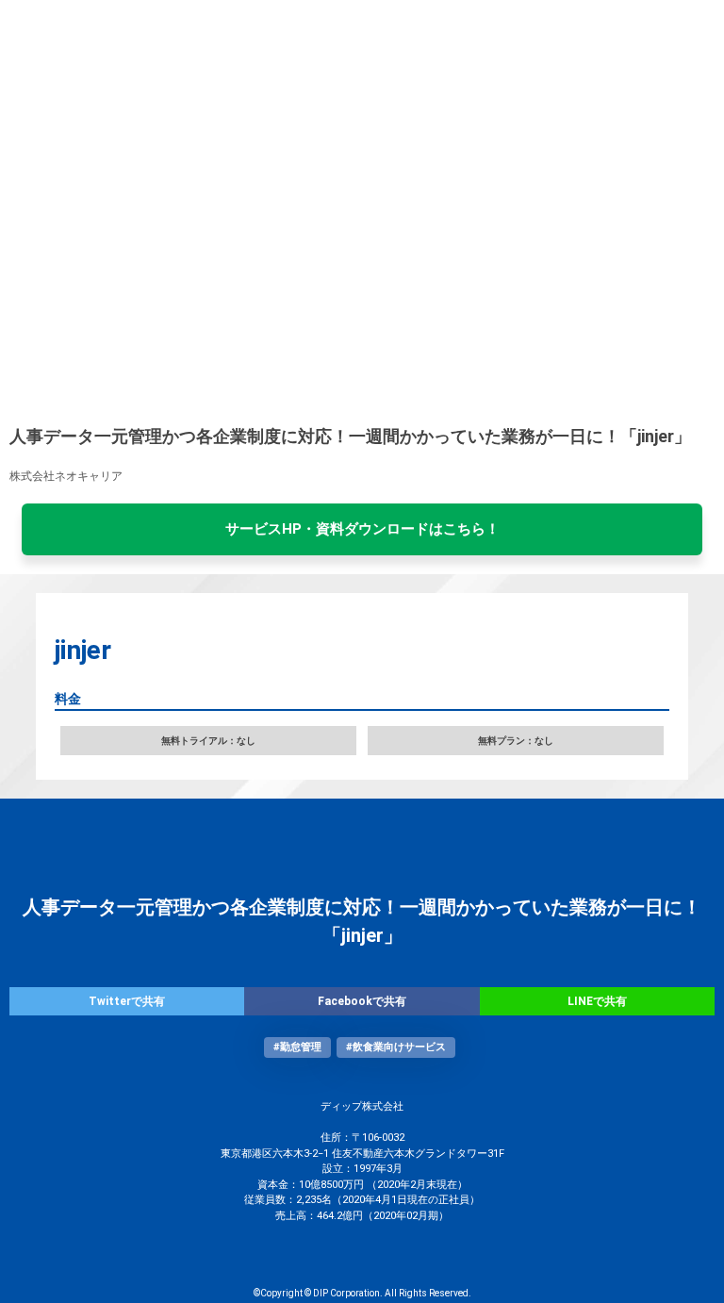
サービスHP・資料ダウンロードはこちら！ (362, 528)
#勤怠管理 (297, 1047)
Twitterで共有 (127, 1001)
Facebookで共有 (362, 1001)
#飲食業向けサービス (396, 1047)
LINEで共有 (597, 1001)
